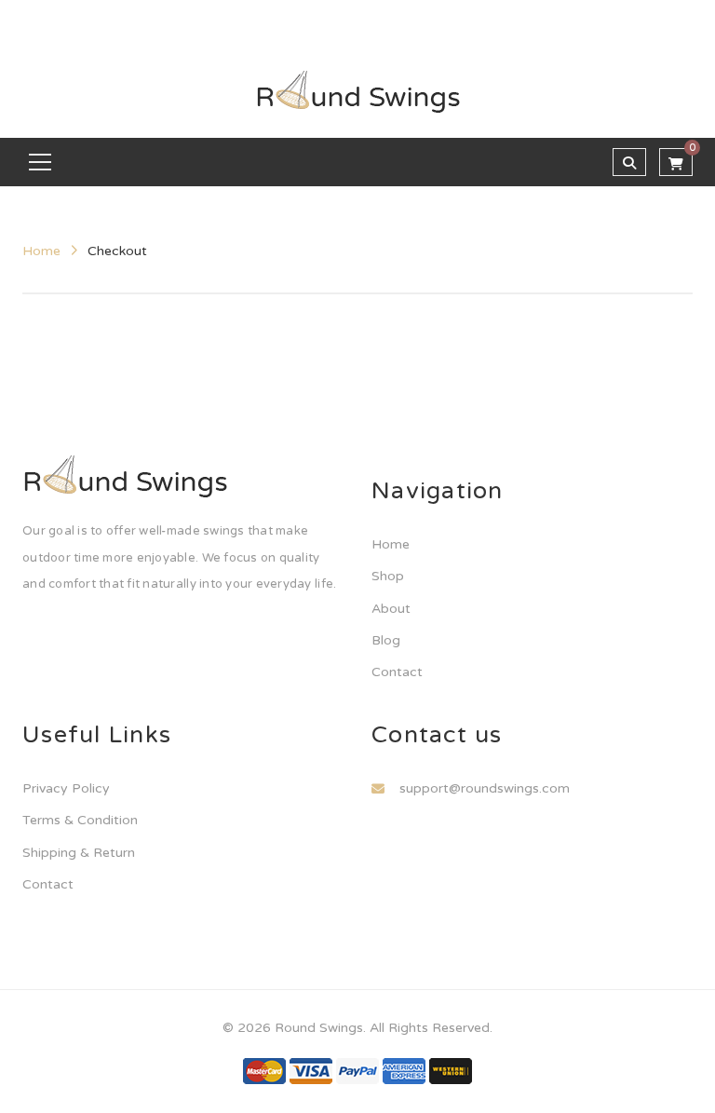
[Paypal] (357, 1071)
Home (41, 251)
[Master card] (264, 1071)
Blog (385, 640)
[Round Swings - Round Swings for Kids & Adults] (358, 92)
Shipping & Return (78, 853)
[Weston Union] (450, 1071)
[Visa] (311, 1071)
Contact (397, 672)
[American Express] (404, 1071)
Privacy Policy (66, 788)
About (391, 609)
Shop (387, 576)
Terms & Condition (80, 820)
